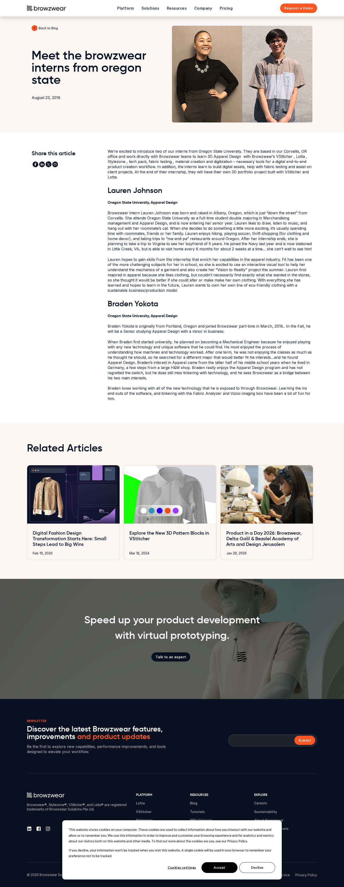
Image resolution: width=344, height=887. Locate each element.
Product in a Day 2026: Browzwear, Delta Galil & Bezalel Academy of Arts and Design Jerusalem (264, 538)
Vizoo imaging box (247, 393)
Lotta (301, 156)
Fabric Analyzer (208, 393)
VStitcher (285, 156)
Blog (193, 803)
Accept (219, 867)
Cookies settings (182, 867)
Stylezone (117, 161)
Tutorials (197, 812)
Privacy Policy (306, 875)
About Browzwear (268, 820)
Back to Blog (48, 28)
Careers (260, 803)
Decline (257, 867)
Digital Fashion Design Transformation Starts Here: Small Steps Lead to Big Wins (69, 538)
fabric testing (161, 161)
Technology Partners (271, 829)
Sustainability (265, 812)
